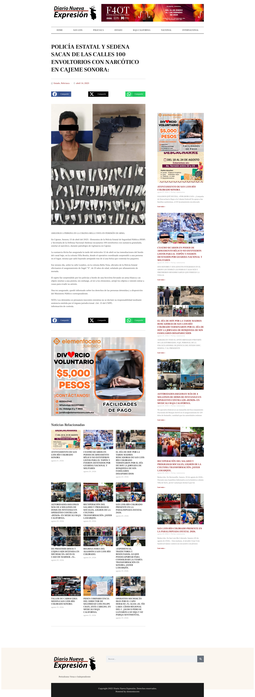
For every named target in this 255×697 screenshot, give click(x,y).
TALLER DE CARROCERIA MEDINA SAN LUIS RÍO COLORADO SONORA (64, 601)
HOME (60, 30)
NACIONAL (166, 30)
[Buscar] (200, 659)
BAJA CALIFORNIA (141, 30)
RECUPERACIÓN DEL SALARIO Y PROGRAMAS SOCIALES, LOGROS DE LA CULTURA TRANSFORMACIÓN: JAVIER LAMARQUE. (97, 511)
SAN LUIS (77, 30)
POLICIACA (98, 30)
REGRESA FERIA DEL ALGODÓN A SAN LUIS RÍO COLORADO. (97, 551)
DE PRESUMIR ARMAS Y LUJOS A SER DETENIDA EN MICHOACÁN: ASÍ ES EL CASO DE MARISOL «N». (65, 552)
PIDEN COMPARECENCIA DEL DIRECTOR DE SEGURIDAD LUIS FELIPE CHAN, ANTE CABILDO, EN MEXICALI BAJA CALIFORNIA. (97, 605)
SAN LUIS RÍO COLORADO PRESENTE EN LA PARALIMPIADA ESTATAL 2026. (129, 508)
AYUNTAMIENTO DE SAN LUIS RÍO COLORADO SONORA (64, 455)
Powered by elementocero (127, 691)
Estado (57, 83)
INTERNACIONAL (190, 30)
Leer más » (161, 207)
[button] (61, 94)
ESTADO (118, 30)
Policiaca (65, 83)
